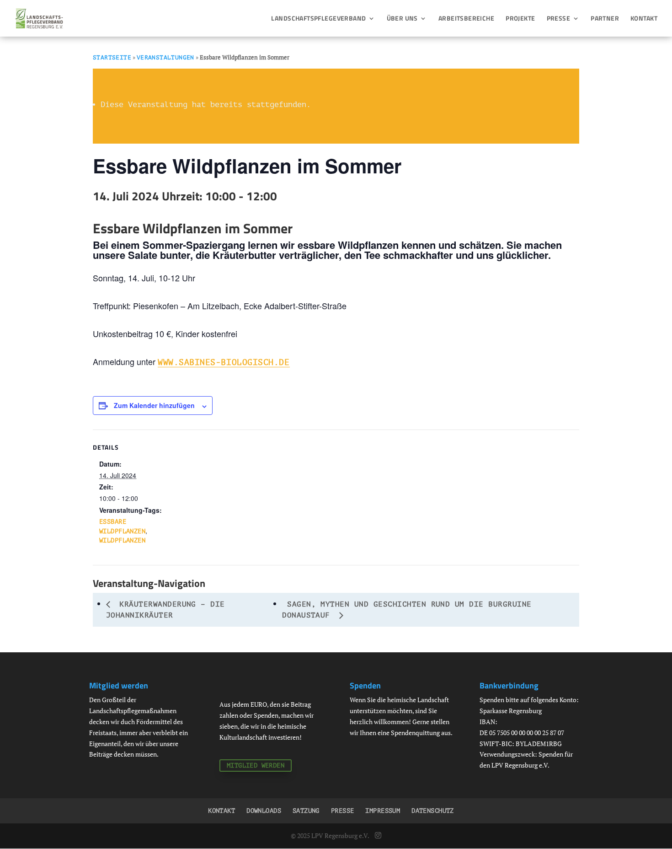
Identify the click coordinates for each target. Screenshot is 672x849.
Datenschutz (432, 810)
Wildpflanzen (122, 540)
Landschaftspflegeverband (318, 19)
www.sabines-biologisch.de (224, 362)
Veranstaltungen (165, 57)
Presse (559, 19)
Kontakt (643, 19)
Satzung (306, 810)
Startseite (112, 57)
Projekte (520, 19)
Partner (605, 19)
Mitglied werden (255, 765)
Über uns (402, 19)
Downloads (263, 810)
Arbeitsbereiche (466, 19)
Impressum (382, 810)
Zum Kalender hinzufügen (154, 405)
